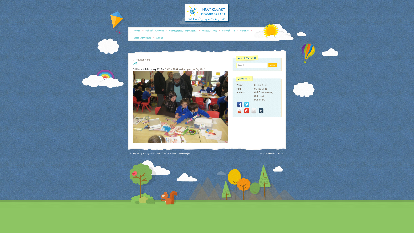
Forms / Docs (209, 30)
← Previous (138, 59)
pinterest (246, 110)
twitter (246, 104)
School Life (228, 30)
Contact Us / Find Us (267, 153)
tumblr (261, 110)
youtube (239, 110)
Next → (149, 59)
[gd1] (180, 141)
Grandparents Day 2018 (193, 69)
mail (253, 110)
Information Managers (181, 153)
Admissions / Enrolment (182, 30)
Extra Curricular (142, 37)
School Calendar (154, 30)
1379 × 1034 (171, 69)
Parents (244, 30)
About (159, 37)
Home (136, 30)
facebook (239, 104)
